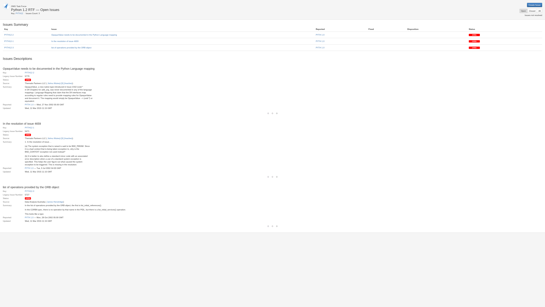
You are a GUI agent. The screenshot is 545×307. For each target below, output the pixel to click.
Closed (532, 11)
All (539, 11)
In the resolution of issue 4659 (64, 41)
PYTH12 (19, 13)
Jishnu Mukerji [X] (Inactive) (60, 83)
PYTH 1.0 (320, 35)
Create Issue (535, 5)
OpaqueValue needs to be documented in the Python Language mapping (84, 35)
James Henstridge (55, 202)
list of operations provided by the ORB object (71, 47)
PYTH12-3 (9, 47)
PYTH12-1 (9, 41)
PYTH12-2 (9, 35)
